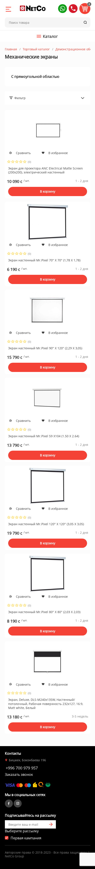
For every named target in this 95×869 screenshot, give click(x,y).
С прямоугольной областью (35, 76)
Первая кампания (26, 838)
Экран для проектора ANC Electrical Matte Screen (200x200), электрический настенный (45, 170)
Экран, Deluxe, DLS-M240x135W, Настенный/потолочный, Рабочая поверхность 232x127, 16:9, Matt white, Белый (45, 704)
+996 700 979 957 (22, 768)
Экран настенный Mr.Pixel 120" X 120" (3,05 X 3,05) (46, 524)
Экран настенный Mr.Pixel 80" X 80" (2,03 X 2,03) (44, 612)
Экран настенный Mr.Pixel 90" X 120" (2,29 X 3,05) (45, 348)
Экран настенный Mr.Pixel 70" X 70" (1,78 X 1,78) (44, 260)
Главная (11, 49)
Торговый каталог (36, 49)
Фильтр (20, 98)
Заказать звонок (19, 774)
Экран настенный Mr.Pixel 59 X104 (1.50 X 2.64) (43, 436)
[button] (62, 8)
